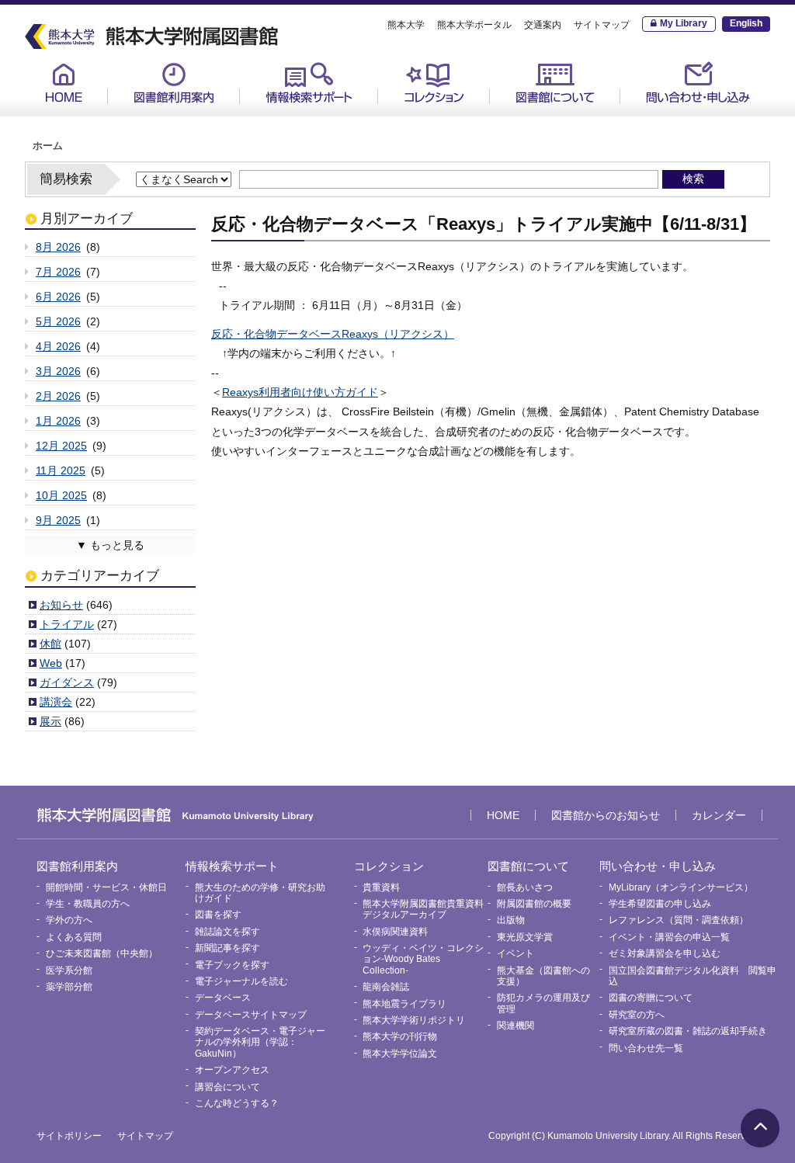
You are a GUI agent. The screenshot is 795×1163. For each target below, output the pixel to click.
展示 (50, 721)
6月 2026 (58, 296)
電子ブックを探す (232, 965)
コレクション (434, 82)
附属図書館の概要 (534, 903)
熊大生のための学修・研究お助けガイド (324, 123)
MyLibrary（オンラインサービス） (702, 123)
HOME (63, 82)
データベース (223, 997)
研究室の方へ (637, 1014)
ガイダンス (67, 682)
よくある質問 (74, 937)
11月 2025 (60, 470)
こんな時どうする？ (237, 1103)
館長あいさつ (536, 117)
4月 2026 (58, 346)
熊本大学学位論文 (400, 1053)
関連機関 (515, 1025)
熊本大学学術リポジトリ (414, 1020)
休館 (50, 643)
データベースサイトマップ (251, 1014)
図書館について (555, 82)
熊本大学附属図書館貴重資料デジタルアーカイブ (423, 909)
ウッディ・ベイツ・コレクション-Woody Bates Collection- (423, 959)
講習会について (227, 1086)
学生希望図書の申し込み (660, 903)
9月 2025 (58, 520)
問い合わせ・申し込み (698, 82)
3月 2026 (58, 371)
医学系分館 (69, 970)
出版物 (511, 920)
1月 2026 (58, 420)
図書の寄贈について (651, 997)
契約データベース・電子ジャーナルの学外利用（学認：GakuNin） (260, 1042)
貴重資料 (414, 117)
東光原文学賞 (525, 937)
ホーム (48, 146)
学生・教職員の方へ (88, 903)
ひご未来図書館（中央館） (102, 953)
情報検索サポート (309, 82)
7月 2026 (58, 271)
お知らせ (61, 605)
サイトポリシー (69, 1135)
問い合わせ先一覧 (646, 1048)
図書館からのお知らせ (605, 815)
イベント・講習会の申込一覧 (669, 937)
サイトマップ (602, 24)
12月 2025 (61, 445)
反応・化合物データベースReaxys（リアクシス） (332, 334)
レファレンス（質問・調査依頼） (678, 920)
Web (51, 663)
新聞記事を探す (227, 948)
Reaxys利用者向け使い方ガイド (300, 392)
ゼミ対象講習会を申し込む (664, 953)
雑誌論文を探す (227, 931)
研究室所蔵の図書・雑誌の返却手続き (688, 1031)
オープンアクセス (232, 1069)
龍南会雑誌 (386, 986)
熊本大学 (406, 24)
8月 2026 (58, 246)
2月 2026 (58, 396)
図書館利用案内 (174, 82)
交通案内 (542, 24)
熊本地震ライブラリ (404, 1003)
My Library (683, 23)
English (746, 23)
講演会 (56, 702)
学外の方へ (69, 920)
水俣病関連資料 (395, 931)
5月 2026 (58, 321)
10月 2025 (61, 495)
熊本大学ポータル (474, 24)
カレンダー (719, 815)
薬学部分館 (69, 986)
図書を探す (218, 914)
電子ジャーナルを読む (241, 981)
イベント (515, 953)
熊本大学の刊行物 (400, 1036)
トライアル (67, 624)
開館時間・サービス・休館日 (192, 117)
